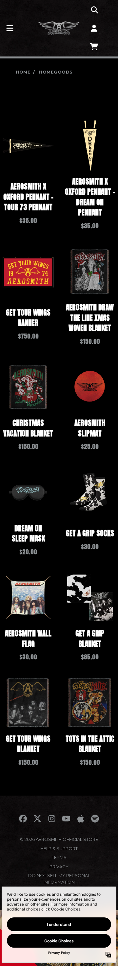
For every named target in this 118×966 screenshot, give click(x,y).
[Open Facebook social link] (23, 818)
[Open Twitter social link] (37, 818)
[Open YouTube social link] (66, 818)
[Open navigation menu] (10, 28)
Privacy (59, 866)
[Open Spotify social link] (95, 818)
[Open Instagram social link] (52, 818)
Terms (59, 857)
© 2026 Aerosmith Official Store (59, 839)
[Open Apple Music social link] (80, 818)
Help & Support (59, 848)
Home (23, 72)
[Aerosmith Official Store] (59, 28)
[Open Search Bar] (94, 10)
